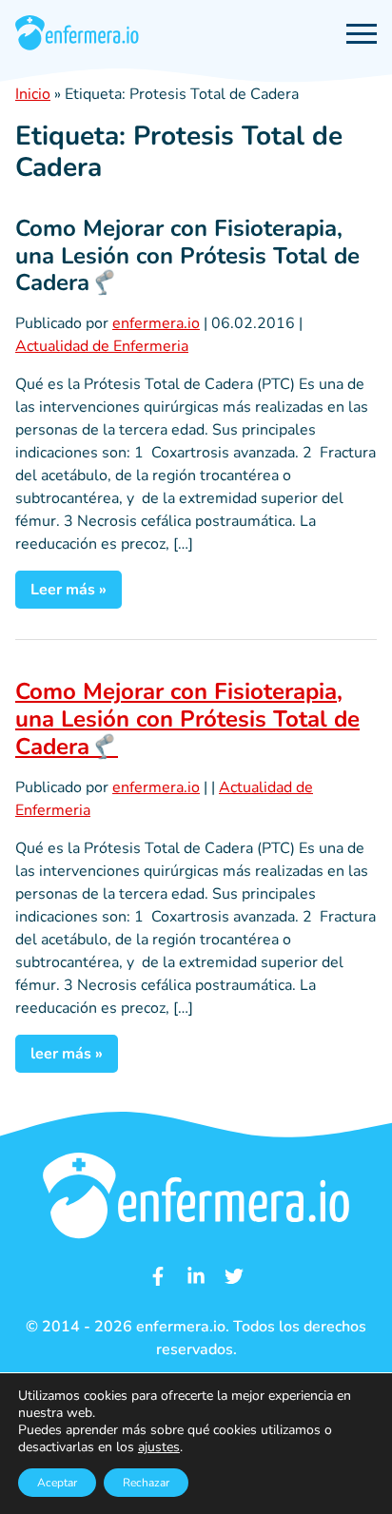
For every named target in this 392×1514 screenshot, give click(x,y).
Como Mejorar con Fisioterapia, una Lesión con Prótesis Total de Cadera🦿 (187, 256)
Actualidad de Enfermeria (101, 346)
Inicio (32, 94)
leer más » (66, 1053)
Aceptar (57, 1482)
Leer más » (68, 589)
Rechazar (146, 1482)
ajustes (159, 1447)
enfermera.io (156, 323)
